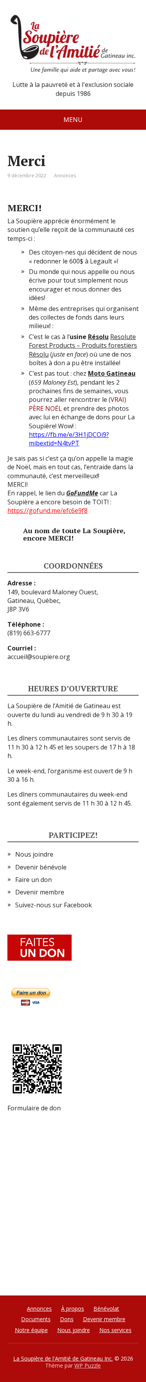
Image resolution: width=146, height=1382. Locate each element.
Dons (67, 1319)
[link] (83, 345)
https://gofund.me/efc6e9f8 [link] (47, 510)
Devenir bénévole (41, 867)
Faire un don (33, 879)
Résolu (98, 336)
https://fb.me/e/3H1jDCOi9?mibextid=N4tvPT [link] (69, 438)
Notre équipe (31, 1330)
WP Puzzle (87, 1365)
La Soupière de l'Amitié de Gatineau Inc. (63, 1358)
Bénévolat (106, 1308)
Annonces (65, 175)
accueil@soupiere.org (38, 656)
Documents (36, 1319)
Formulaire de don (34, 1108)
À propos (72, 1308)
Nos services (115, 1330)
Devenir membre (39, 892)
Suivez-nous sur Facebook (53, 905)
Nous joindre (34, 854)
